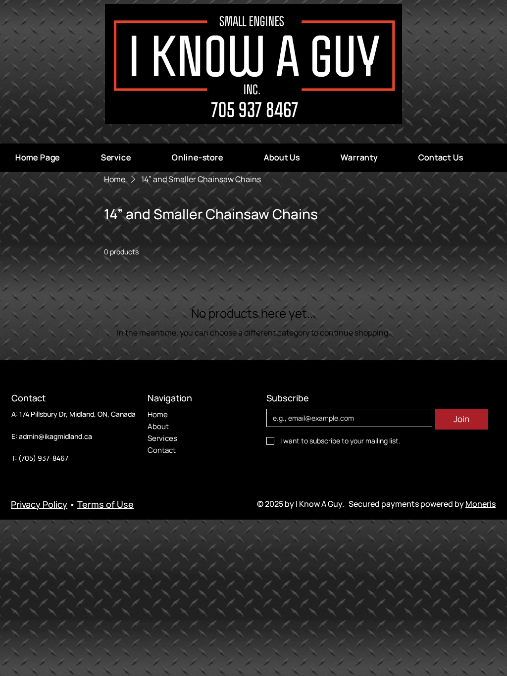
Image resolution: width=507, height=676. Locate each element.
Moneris (480, 503)
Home (158, 414)
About (158, 426)
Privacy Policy (39, 504)
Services (162, 438)
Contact (162, 450)
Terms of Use (105, 504)
